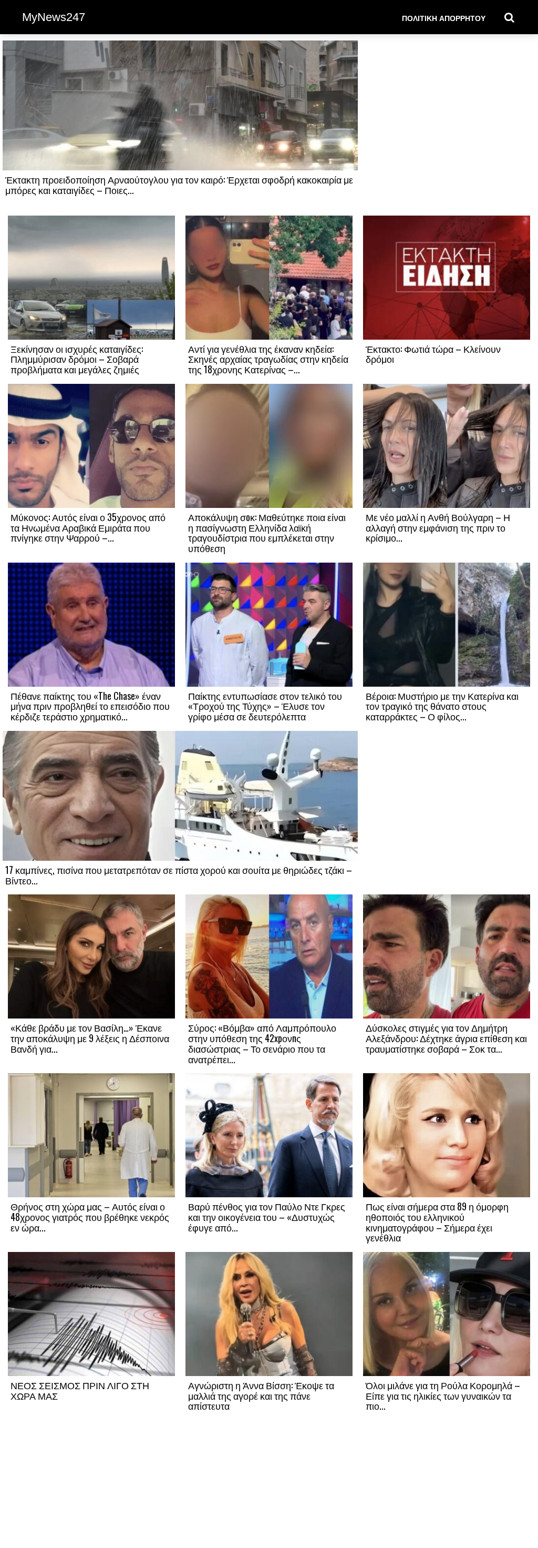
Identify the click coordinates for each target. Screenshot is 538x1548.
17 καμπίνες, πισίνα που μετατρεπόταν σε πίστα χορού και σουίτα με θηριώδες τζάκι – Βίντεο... (178, 875)
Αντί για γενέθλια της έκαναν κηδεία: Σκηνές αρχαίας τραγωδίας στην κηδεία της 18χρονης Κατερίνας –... (268, 359)
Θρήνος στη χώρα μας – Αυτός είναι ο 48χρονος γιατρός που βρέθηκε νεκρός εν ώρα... (90, 1216)
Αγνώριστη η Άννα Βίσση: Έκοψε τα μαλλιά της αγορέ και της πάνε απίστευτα (261, 1395)
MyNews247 (53, 17)
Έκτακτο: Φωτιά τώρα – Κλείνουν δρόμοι (433, 354)
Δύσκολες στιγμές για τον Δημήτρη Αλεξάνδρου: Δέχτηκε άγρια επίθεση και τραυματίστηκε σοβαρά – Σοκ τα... (446, 1038)
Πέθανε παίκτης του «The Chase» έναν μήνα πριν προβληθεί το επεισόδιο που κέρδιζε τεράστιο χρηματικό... (90, 706)
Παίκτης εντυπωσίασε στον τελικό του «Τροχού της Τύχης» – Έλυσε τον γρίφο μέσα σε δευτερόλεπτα (265, 706)
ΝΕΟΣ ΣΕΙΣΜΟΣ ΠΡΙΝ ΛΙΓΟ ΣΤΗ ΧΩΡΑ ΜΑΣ (80, 1390)
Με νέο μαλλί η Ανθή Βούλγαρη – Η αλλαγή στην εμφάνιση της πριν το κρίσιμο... (438, 527)
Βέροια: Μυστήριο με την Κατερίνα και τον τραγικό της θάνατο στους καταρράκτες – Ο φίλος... (442, 706)
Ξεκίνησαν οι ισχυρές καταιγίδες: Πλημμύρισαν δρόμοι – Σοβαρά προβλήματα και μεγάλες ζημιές (77, 359)
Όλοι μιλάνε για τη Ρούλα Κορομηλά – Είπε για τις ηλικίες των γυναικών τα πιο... (443, 1395)
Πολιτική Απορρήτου (443, 17)
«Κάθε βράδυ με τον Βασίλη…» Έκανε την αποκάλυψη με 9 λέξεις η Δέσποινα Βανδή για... (90, 1038)
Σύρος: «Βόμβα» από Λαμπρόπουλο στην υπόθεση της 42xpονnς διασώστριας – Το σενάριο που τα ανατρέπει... (262, 1043)
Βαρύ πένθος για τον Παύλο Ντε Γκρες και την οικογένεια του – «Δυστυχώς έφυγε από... (266, 1216)
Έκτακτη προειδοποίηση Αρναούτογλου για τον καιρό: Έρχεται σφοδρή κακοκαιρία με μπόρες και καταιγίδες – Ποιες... (179, 184)
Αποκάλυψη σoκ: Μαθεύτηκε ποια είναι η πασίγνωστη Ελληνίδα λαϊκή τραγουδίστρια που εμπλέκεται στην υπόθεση (267, 532)
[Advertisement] (446, 127)
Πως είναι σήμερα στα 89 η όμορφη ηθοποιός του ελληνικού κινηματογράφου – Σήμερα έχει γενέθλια (437, 1221)
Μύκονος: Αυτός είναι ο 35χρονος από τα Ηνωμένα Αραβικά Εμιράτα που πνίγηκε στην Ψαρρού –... (88, 527)
